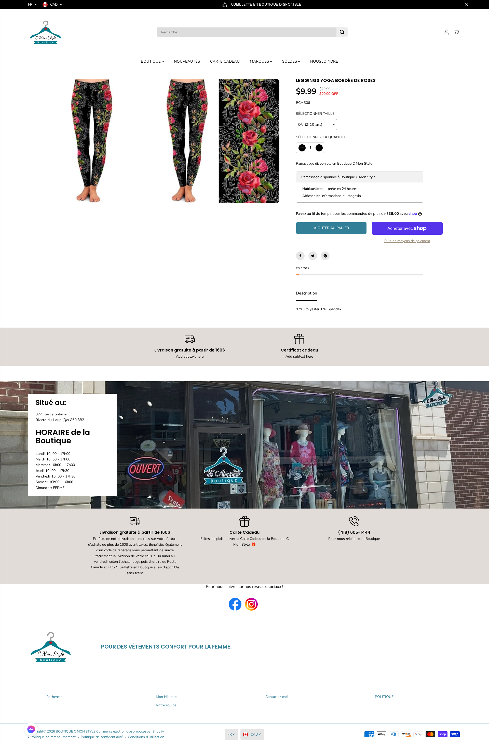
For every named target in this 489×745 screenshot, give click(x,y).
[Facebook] (300, 255)
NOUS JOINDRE (324, 61)
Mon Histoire (166, 696)
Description (306, 293)
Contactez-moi (276, 696)
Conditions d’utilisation (146, 737)
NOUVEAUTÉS (187, 61)
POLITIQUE (384, 696)
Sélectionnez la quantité (321, 137)
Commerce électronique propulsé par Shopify (130, 731)
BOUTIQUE (151, 61)
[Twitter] (312, 255)
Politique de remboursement (53, 737)
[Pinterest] (325, 255)
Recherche (54, 696)
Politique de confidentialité (102, 737)
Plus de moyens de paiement (407, 240)
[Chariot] (456, 32)
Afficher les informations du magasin (331, 195)
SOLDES (290, 61)
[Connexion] (446, 32)
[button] (31, 730)
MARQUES (260, 61)
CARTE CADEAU (225, 61)
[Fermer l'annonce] (467, 4)
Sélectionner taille (315, 113)
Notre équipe (166, 705)
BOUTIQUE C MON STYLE (76, 731)
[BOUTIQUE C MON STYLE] (46, 32)
